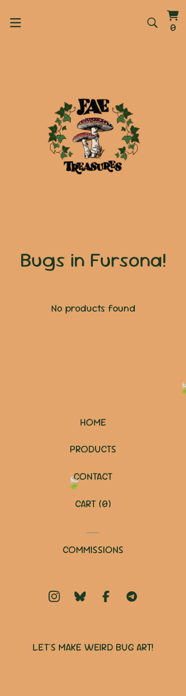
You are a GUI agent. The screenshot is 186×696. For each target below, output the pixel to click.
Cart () (93, 503)
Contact (93, 476)
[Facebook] (106, 596)
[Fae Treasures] (93, 133)
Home (93, 422)
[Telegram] (132, 596)
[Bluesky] (80, 596)
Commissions (93, 549)
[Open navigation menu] (15, 22)
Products (93, 449)
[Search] (152, 22)
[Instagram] (54, 596)
